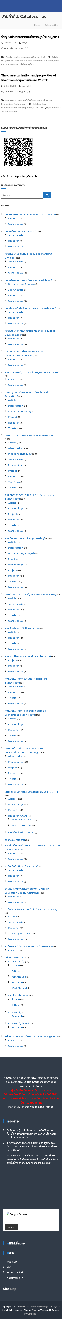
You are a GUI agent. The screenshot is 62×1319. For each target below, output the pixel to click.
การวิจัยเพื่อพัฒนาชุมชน (21, 832)
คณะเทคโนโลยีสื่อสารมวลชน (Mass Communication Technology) (24, 750)
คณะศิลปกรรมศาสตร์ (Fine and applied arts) (30, 594)
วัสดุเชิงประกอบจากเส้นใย (31, 60)
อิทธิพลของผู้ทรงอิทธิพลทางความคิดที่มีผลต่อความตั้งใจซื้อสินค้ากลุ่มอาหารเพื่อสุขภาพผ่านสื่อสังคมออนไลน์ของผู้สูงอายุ (32, 1134)
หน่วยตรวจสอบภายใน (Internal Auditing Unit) (31, 1036)
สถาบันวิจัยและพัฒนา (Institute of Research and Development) (32, 847)
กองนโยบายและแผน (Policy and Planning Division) (28, 256)
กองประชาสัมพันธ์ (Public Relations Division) (30, 308)
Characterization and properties (16, 107)
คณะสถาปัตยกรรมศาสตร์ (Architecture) (28, 656)
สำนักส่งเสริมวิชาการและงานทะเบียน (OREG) (29, 946)
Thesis (8, 57)
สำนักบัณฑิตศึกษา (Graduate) (21, 866)
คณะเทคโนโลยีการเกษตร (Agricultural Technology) (26, 681)
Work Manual (15, 224)
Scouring (13, 111)
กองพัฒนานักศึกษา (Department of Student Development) (30, 333)
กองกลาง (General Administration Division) (30, 214)
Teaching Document (20, 933)
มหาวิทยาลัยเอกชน (18, 995)
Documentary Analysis (21, 284)
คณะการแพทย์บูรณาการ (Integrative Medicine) (32, 372)
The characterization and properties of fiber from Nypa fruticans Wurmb (28, 77)
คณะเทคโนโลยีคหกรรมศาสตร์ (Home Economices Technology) (25, 713)
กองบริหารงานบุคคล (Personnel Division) (28, 280)
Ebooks (12, 559)
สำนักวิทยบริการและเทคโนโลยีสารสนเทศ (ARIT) (31, 909)
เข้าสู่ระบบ (12, 1262)
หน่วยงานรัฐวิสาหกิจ (19, 1023)
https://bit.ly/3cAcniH (25, 176)
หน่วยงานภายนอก (14, 958)
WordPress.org (15, 1278)
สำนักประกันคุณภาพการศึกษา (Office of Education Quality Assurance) (27, 891)
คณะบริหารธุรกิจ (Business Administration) (29, 436)
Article (12, 400)
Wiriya (24, 42)
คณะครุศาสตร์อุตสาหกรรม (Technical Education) (26, 394)
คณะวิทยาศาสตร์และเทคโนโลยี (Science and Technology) (30, 497)
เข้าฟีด (10, 1267)
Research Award (17, 816)
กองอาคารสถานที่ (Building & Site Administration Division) (24, 353)
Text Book (14, 482)
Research (13, 218)
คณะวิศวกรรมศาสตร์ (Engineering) (29, 57)
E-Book (12, 917)
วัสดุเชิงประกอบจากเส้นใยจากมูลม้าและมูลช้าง (30, 36)
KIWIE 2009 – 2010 (22, 819)
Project (12, 417)
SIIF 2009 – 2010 (21, 825)
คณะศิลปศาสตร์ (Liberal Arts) (22, 628)
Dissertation (15, 406)
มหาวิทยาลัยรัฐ (16, 962)
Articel (12, 799)
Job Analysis (15, 235)
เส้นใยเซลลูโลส (27, 64)
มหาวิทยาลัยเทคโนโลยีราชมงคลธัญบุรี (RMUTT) (31, 792)
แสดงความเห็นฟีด (15, 1272)
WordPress (32, 1313)
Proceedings (11, 100)
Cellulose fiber (39, 104)
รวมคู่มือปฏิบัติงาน (15, 840)
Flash (34, 1310)
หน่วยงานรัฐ (15, 1012)
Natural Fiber (12, 60)
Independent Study (20, 411)
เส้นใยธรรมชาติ (12, 64)
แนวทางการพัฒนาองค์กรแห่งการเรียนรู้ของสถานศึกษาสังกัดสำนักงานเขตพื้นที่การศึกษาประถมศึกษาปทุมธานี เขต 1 (32, 1146)
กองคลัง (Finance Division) (20, 231)
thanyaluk (26, 86)
